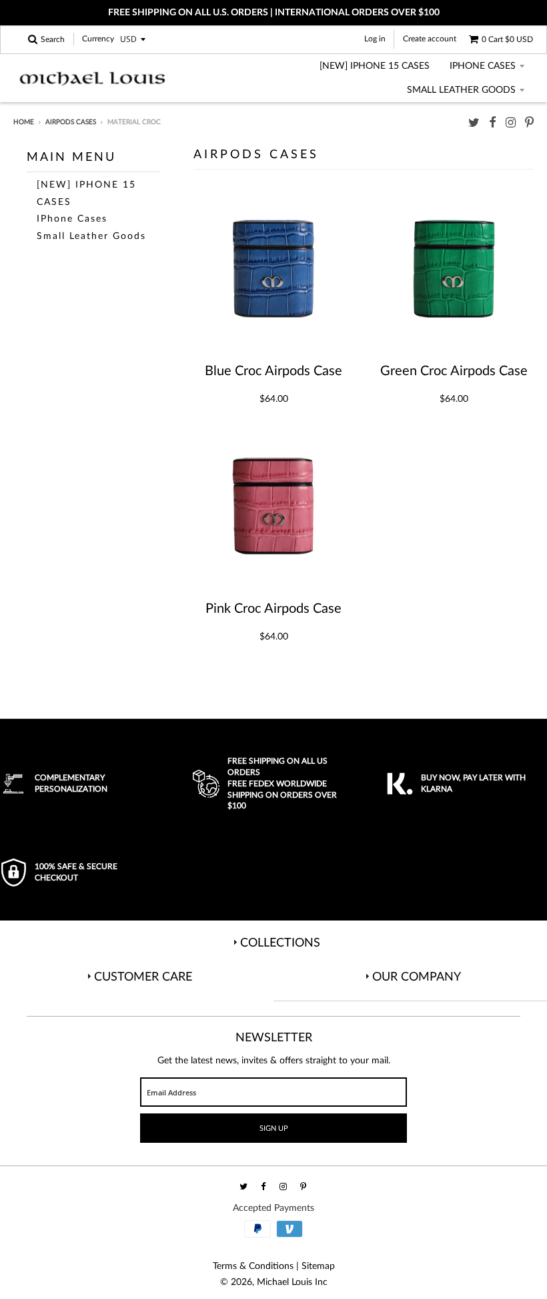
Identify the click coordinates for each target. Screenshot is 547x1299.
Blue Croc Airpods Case (273, 371)
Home (23, 122)
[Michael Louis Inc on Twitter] (474, 123)
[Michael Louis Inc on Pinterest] (529, 123)
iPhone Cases (483, 66)
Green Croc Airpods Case (454, 371)
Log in (375, 39)
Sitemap (318, 1266)
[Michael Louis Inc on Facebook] (492, 123)
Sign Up (273, 1128)
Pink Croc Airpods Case (273, 608)
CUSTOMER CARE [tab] (143, 977)
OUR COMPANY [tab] (416, 977)
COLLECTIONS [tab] (280, 943)
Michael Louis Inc (292, 1282)
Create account (429, 39)
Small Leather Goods (461, 90)
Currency (98, 39)
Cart (507, 39)
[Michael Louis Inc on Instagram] (511, 123)
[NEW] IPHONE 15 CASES (375, 66)
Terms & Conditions (253, 1266)
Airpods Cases (70, 122)
